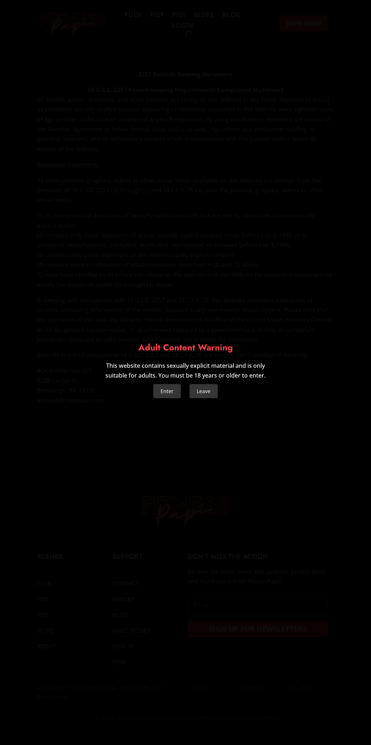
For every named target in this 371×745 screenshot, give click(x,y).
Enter (167, 391)
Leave (203, 391)
